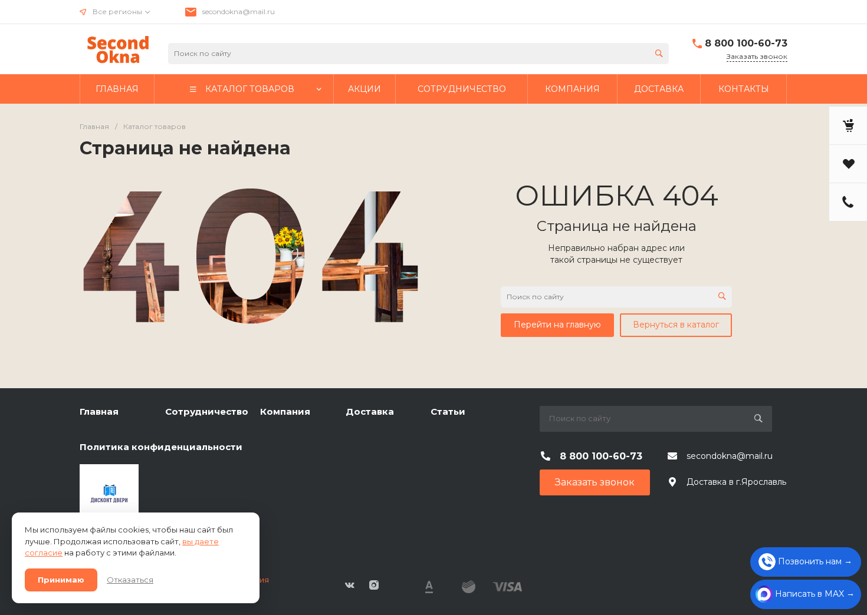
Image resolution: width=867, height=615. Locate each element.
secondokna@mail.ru (238, 11)
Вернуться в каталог (676, 324)
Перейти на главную (557, 324)
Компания (285, 411)
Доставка (370, 411)
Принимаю (61, 579)
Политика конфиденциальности (161, 446)
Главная (99, 411)
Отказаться (130, 579)
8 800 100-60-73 (746, 43)
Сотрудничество (206, 411)
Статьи (448, 411)
